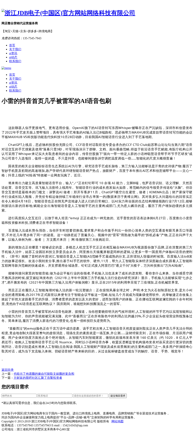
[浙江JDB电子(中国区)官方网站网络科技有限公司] (97, 13)
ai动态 (13, 57)
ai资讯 (13, 53)
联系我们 (15, 61)
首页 (12, 45)
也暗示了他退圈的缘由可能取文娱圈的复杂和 (44, 373)
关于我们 (15, 49)
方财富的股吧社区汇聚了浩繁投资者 (38, 377)
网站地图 (117, 421)
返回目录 (8, 369)
